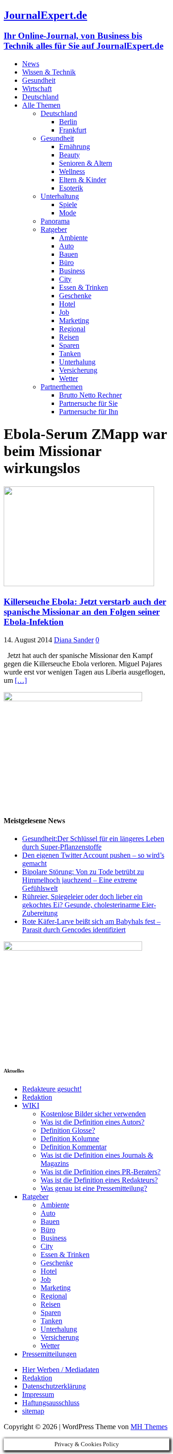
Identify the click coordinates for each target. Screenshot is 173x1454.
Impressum (38, 1394)
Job (64, 312)
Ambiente (73, 238)
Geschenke (75, 296)
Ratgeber (54, 229)
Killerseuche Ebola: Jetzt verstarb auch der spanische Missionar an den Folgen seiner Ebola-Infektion (85, 612)
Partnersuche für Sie (88, 403)
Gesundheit (38, 80)
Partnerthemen (62, 387)
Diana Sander (74, 640)
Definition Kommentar (74, 1147)
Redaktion (37, 1097)
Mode (67, 213)
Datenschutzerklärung (54, 1386)
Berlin (68, 122)
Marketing (74, 320)
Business (72, 271)
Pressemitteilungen (49, 1354)
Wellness (72, 171)
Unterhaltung (60, 196)
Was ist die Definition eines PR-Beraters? (101, 1172)
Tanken (70, 354)
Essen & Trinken (83, 287)
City (65, 279)
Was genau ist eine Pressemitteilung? (94, 1188)
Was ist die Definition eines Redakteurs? (99, 1180)
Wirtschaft (37, 88)
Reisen (69, 337)
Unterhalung (77, 362)
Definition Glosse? (68, 1130)
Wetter (68, 378)
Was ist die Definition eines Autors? (92, 1122)
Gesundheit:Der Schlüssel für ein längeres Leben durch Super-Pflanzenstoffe (93, 843)
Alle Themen (41, 105)
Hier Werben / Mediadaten (60, 1369)
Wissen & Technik (49, 72)
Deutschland (40, 97)
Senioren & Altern (85, 163)
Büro (66, 262)
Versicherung (78, 370)
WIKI (30, 1105)
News (30, 64)
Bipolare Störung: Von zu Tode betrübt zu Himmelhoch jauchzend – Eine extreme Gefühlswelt (83, 880)
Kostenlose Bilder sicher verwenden (93, 1114)
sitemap (33, 1411)
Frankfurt (72, 130)
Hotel (67, 304)
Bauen (68, 254)
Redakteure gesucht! (52, 1089)
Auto (66, 246)
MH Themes (149, 1427)
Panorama (55, 221)
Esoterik (71, 188)
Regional (72, 329)
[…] (21, 680)
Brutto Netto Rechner (90, 395)
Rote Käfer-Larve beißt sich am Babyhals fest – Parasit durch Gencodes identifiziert (91, 925)
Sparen (69, 345)
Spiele (68, 204)
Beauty (69, 155)
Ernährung (74, 146)
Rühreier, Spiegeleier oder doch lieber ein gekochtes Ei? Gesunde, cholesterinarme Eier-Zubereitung (89, 905)
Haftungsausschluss (50, 1403)
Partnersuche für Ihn (88, 411)
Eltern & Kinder (82, 180)
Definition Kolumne (70, 1138)
